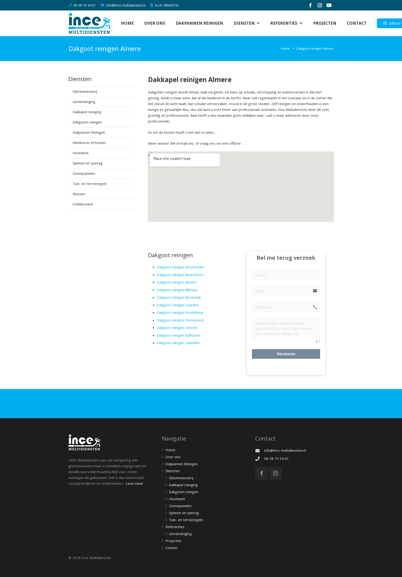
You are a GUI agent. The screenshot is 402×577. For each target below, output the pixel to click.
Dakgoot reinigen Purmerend (180, 320)
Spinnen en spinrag (88, 163)
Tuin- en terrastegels (90, 183)
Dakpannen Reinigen (89, 132)
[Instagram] (319, 5)
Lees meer (134, 483)
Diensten (172, 470)
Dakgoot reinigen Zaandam (178, 342)
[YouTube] (329, 5)
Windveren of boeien (89, 142)
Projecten (173, 540)
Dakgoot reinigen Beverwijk (179, 297)
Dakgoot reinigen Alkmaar (177, 289)
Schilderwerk (83, 204)
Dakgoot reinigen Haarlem (178, 305)
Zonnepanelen (84, 173)
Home (285, 48)
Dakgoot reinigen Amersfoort (180, 274)
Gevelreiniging (84, 101)
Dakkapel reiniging (87, 111)
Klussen (79, 193)
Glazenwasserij (85, 91)
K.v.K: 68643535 (167, 5)
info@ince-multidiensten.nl (126, 5)
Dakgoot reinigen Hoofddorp (180, 312)
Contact (171, 547)
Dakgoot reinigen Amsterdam (180, 267)
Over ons (172, 456)
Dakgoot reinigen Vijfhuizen (178, 335)
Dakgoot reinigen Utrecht (177, 327)
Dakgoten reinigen (87, 122)
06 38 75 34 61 (85, 5)
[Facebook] (310, 5)
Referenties (174, 526)
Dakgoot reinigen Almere (177, 282)
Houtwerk (81, 152)
